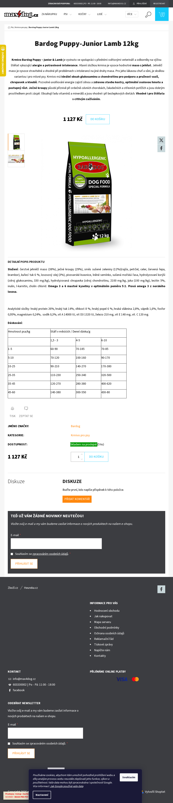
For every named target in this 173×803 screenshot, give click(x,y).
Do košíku (97, 119)
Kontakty (100, 656)
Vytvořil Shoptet (155, 792)
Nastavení (42, 795)
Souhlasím (128, 777)
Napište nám (102, 650)
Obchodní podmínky (106, 628)
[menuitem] (49, 14)
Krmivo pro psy (80, 435)
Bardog (75, 426)
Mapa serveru (102, 622)
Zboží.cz (13, 588)
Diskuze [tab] (16, 481)
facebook (18, 690)
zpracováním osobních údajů (50, 554)
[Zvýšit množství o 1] (81, 454)
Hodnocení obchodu (106, 611)
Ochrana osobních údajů (109, 633)
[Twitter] (161, 140)
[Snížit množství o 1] (81, 459)
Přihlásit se (24, 564)
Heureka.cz (31, 588)
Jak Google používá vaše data (66, 786)
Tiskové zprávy (103, 644)
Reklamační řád (104, 639)
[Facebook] (161, 148)
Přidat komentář (77, 499)
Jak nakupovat (103, 616)
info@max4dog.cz (24, 679)
